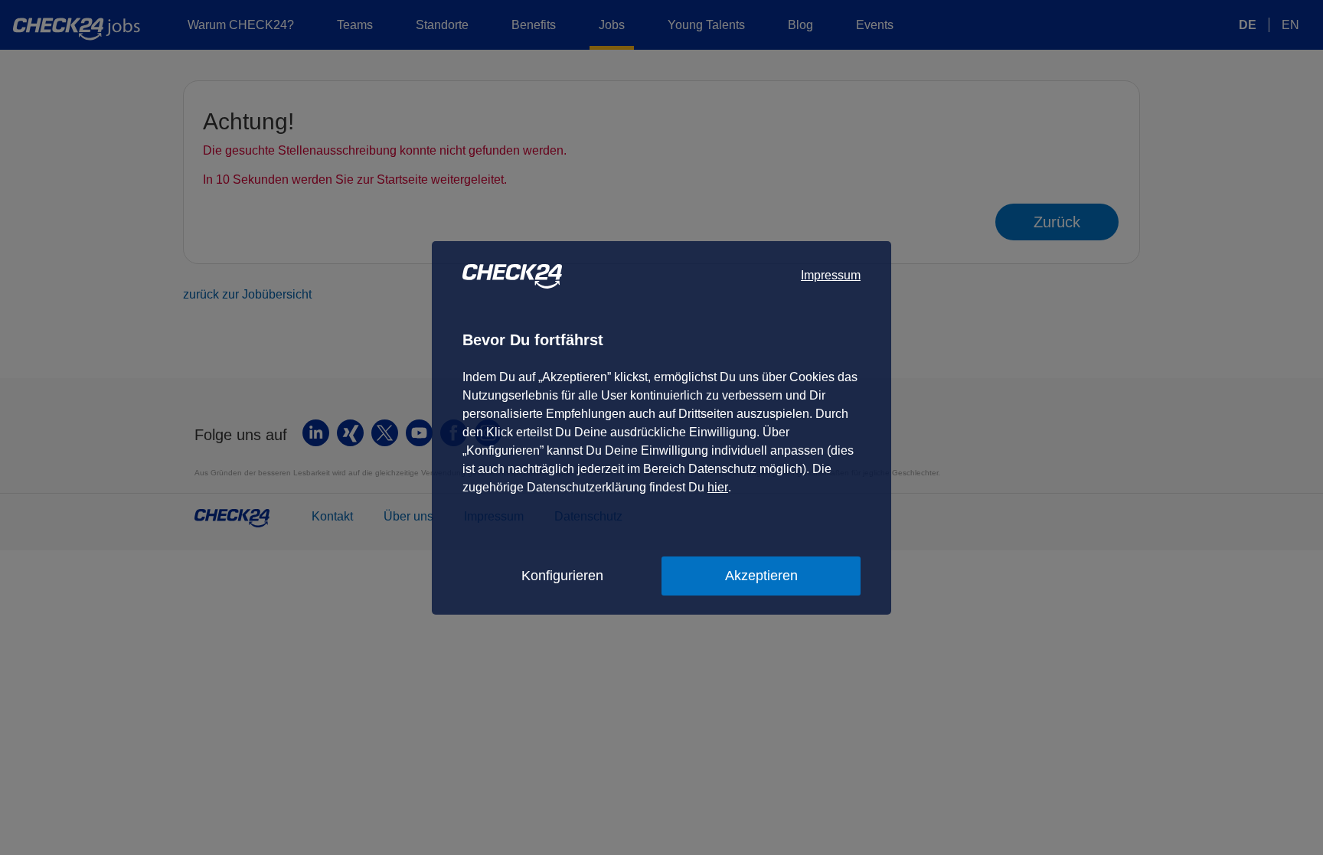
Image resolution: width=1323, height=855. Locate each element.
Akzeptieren (761, 575)
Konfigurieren (562, 575)
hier (717, 487)
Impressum (831, 275)
